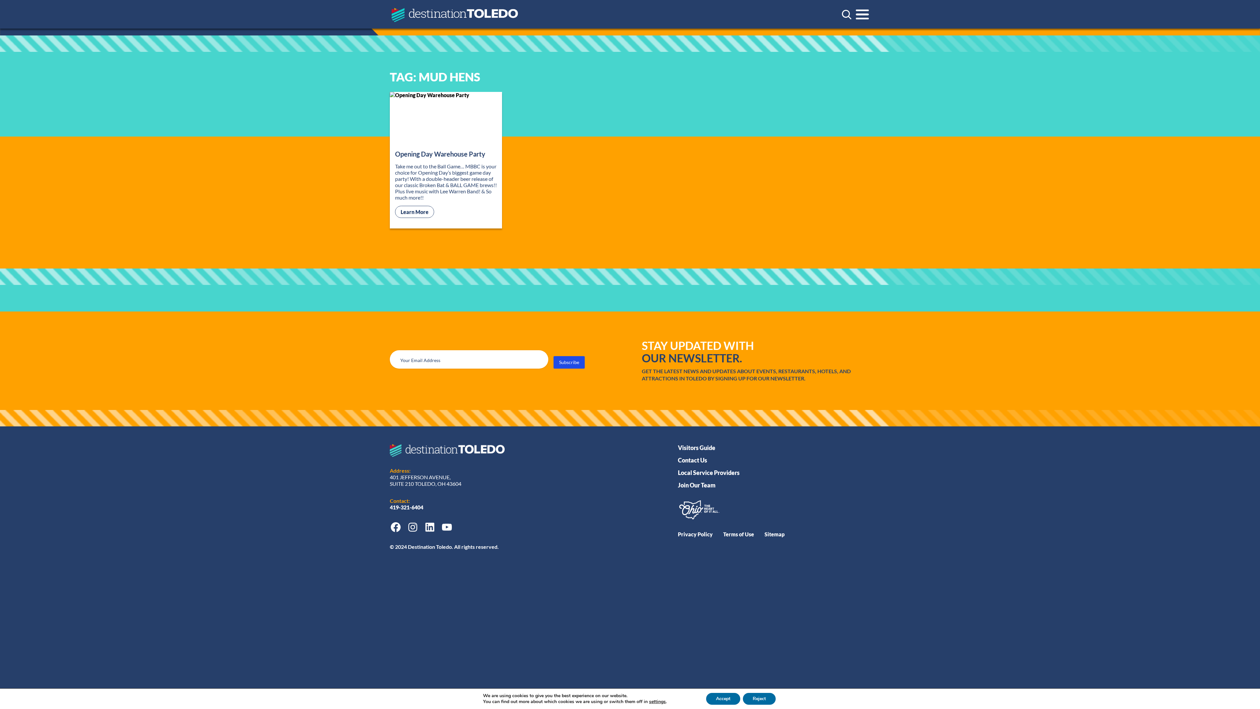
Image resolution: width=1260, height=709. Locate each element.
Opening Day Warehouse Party (440, 154)
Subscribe (569, 362)
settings (657, 702)
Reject (759, 699)
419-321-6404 (407, 507)
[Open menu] (862, 14)
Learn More (417, 211)
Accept (723, 699)
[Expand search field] (846, 14)
